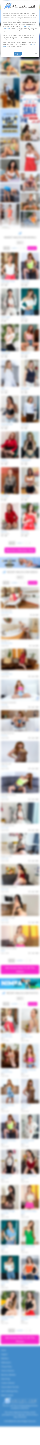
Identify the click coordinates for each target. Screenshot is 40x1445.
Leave (35, 53)
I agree (17, 53)
